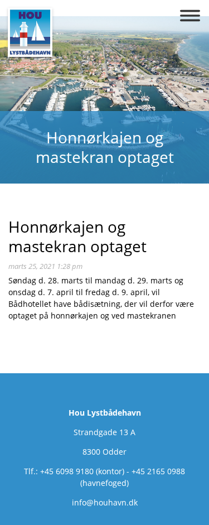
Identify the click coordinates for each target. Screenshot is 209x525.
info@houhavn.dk (105, 502)
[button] (190, 15)
